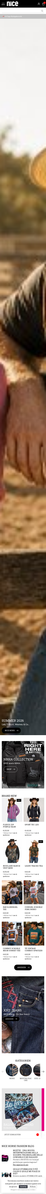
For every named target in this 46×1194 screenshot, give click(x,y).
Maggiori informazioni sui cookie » (23, 1190)
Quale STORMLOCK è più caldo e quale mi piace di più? (26, 1171)
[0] (43, 3)
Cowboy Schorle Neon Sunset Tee (11, 949)
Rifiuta (33, 1186)
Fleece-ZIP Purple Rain (9, 826)
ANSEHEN (21, 967)
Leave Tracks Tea (34, 866)
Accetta (23, 1186)
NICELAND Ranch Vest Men (11, 867)
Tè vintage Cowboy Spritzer (33, 949)
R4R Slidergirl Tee (10, 908)
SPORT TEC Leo (32, 825)
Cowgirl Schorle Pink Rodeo (33, 908)
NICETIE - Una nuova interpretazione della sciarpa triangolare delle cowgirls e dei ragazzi (28, 1153)
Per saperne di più (20, 1165)
